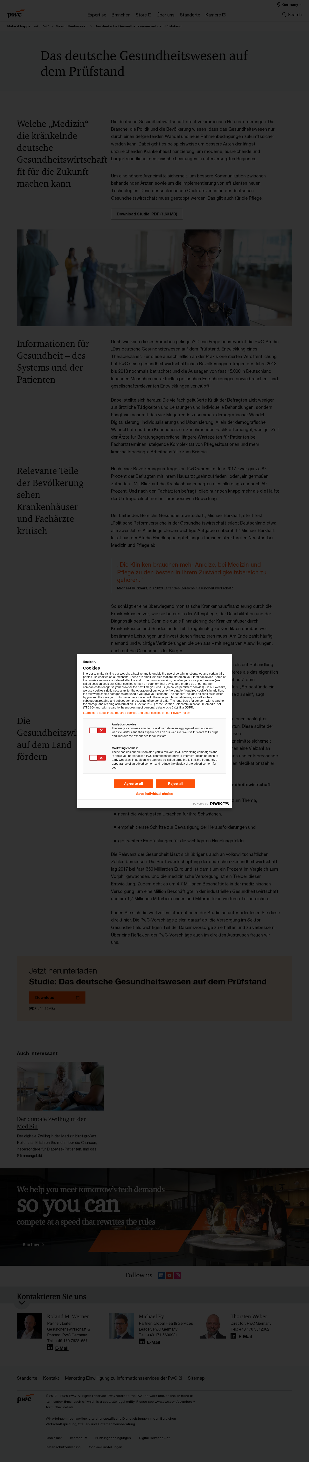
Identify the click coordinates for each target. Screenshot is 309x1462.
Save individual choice (154, 794)
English (88, 661)
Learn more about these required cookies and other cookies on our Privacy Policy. (136, 713)
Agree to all (133, 783)
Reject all (175, 783)
